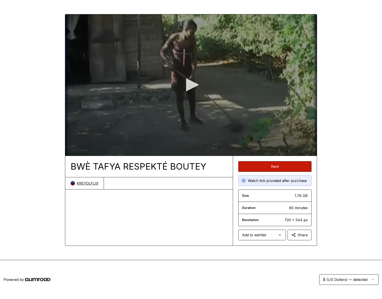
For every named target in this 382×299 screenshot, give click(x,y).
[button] (191, 85)
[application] (191, 85)
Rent (275, 166)
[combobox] (262, 235)
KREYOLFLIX (87, 183)
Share (303, 235)
